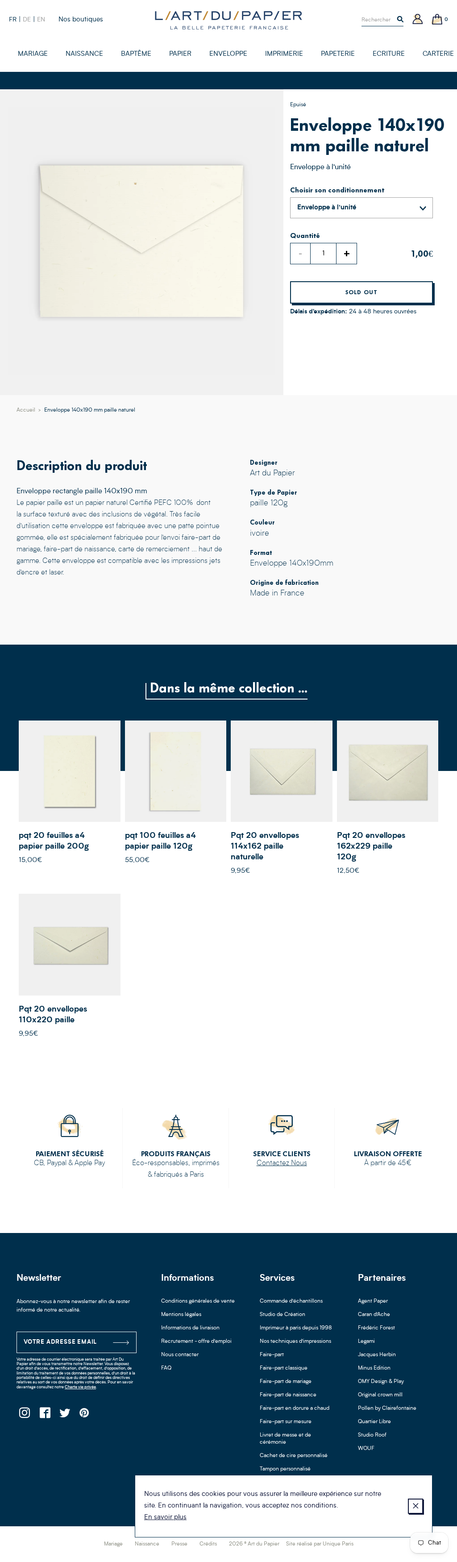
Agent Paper (373, 1301)
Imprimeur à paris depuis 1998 (296, 1328)
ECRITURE (389, 54)
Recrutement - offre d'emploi (196, 1341)
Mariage (113, 1544)
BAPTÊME (136, 54)
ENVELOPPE (228, 54)
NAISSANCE (84, 54)
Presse (179, 1544)
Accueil (26, 410)
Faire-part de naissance (288, 1395)
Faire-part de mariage (286, 1381)
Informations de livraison (190, 1328)
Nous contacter (180, 1355)
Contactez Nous (282, 1163)
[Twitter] (64, 1415)
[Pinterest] (84, 1415)
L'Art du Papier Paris (228, 20)
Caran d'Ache (374, 1314)
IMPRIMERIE (284, 54)
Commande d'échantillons (291, 1301)
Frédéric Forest (376, 1328)
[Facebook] (44, 1415)
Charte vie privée (80, 1387)
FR (13, 20)
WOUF (366, 1448)
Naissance (147, 1544)
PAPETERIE (338, 54)
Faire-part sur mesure (286, 1422)
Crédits (208, 1544)
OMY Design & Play (381, 1381)
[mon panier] (437, 20)
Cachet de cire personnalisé (294, 1455)
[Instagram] (24, 1415)
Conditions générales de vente (198, 1301)
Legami (366, 1341)
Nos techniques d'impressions (295, 1341)
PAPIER (180, 54)
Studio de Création (282, 1314)
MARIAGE (33, 54)
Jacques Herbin (377, 1355)
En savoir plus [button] (165, 1517)
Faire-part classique (283, 1368)
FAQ (166, 1368)
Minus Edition (374, 1368)
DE (27, 20)
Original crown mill (380, 1395)
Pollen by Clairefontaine (387, 1408)
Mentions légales (181, 1314)
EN (41, 20)
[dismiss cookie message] (415, 1506)
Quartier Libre (374, 1422)
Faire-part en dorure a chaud (294, 1408)
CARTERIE (438, 54)
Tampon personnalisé (285, 1469)
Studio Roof (372, 1435)
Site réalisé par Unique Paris (319, 1544)
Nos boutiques (80, 20)
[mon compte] (417, 20)
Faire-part (272, 1355)
